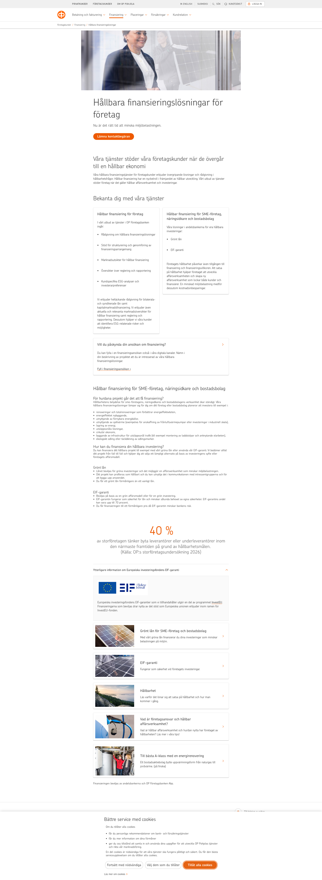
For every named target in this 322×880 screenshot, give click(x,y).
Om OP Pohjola (125, 4)
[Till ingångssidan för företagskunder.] (61, 15)
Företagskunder (102, 4)
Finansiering (79, 25)
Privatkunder (80, 4)
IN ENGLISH (186, 4)
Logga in (257, 4)
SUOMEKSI (202, 4)
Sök (218, 4)
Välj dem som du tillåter (163, 865)
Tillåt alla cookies (200, 865)
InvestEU (217, 602)
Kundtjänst (235, 4)
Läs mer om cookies (114, 874)
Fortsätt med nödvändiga (124, 865)
